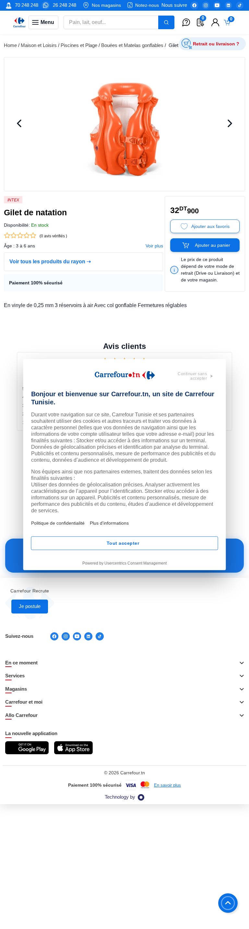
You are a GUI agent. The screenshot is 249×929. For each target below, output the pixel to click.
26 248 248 (64, 5)
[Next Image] (230, 124)
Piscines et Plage (79, 45)
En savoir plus (167, 785)
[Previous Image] (19, 124)
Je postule (30, 606)
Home (10, 45)
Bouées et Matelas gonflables (132, 45)
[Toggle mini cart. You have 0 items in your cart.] (228, 22)
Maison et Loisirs (39, 45)
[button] (124, 663)
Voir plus (154, 245)
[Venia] (19, 22)
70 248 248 (26, 5)
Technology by (120, 797)
